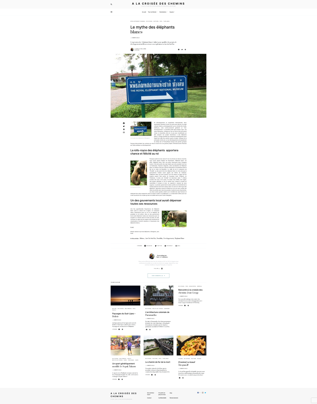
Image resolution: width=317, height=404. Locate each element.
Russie (199, 358)
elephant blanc (179, 238)
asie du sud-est (150, 238)
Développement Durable (137, 21)
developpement (168, 238)
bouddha (159, 238)
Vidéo (136, 360)
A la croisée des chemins (158, 3)
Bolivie (114, 308)
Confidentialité (162, 398)
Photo (114, 310)
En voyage (149, 21)
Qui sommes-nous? (150, 393)
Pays (161, 21)
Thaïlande (166, 21)
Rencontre (192, 286)
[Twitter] (205, 392)
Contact (149, 398)
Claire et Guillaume (140, 49)
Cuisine (180, 358)
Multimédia (128, 308)
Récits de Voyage (157, 308)
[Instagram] (202, 392)
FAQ (171, 393)
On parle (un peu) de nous (162, 393)
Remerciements (174, 398)
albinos (141, 238)
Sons (125, 360)
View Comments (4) (157, 275)
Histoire (155, 21)
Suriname (167, 308)
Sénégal (199, 286)
